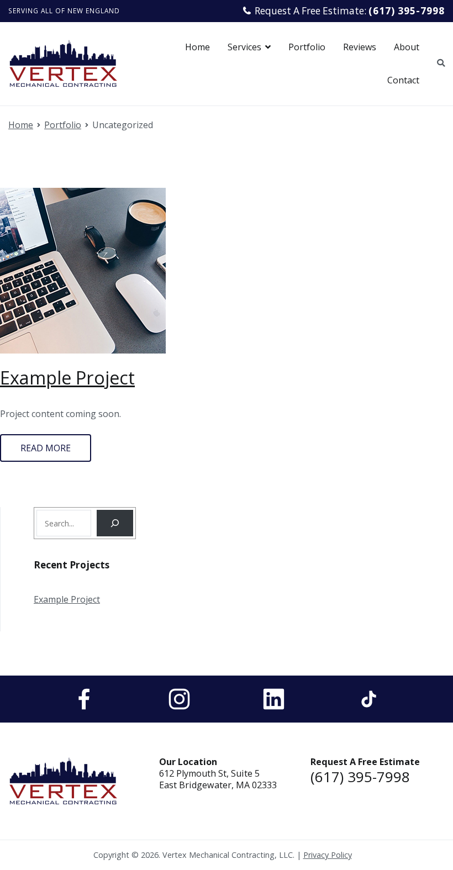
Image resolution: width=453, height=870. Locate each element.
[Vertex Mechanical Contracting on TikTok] (368, 699)
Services (244, 47)
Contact (403, 80)
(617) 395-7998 (360, 777)
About (406, 47)
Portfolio (306, 47)
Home (197, 47)
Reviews (359, 47)
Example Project (67, 377)
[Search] (115, 523)
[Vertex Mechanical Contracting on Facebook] (84, 699)
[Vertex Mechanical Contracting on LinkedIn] (273, 699)
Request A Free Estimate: (350, 10)
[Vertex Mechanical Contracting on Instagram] (179, 699)
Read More (45, 448)
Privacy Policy (327, 855)
